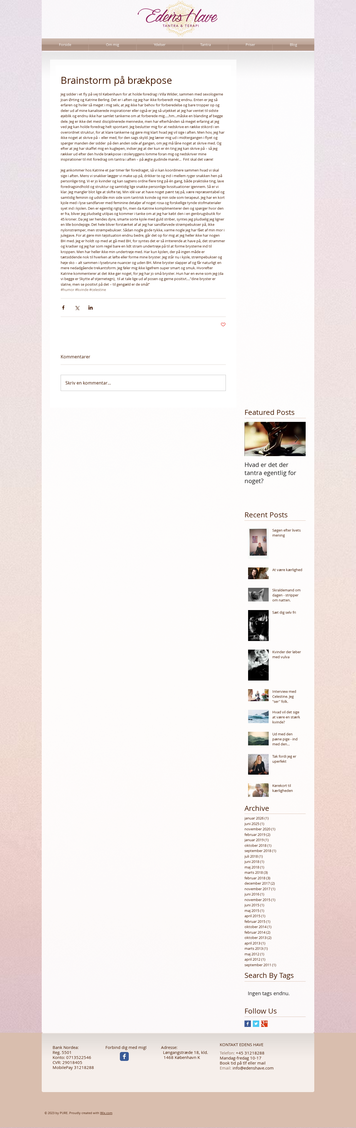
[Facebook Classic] (124, 1056)
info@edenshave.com (253, 1068)
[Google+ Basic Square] (264, 1024)
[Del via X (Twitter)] (77, 307)
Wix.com (106, 1113)
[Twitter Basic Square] (256, 1024)
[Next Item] (296, 439)
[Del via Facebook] (63, 307)
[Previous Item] (253, 439)
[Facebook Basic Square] (247, 1024)
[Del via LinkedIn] (90, 307)
